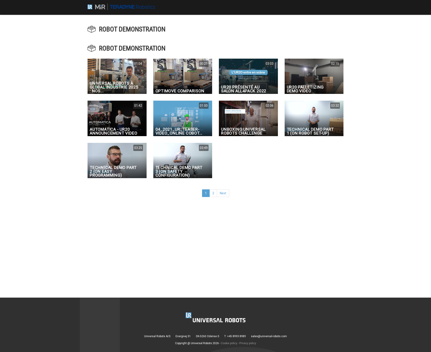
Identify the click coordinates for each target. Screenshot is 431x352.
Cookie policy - (230, 343)
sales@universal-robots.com (269, 336)
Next (223, 193)
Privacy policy (247, 343)
